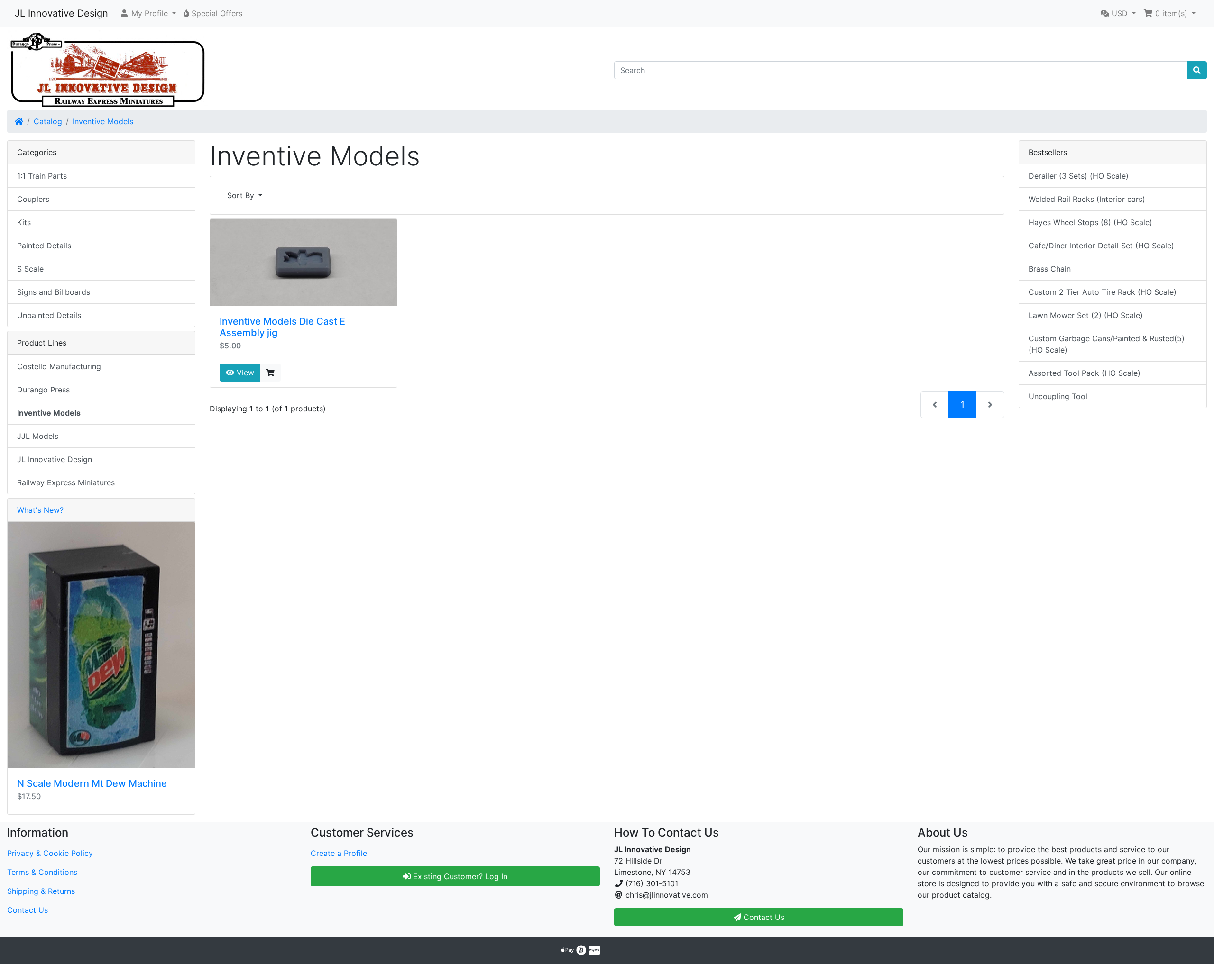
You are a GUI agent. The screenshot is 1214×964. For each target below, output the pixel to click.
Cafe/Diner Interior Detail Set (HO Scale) (1101, 245)
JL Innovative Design (61, 13)
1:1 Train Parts (42, 176)
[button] (148, 13)
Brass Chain (1050, 268)
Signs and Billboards (53, 292)
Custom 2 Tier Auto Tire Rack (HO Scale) (1103, 292)
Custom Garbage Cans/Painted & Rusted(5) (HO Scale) (1107, 344)
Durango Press (43, 389)
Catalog (48, 121)
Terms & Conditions (42, 872)
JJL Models (37, 436)
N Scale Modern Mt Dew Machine (92, 783)
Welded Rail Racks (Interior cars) (1087, 199)
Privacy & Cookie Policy (50, 853)
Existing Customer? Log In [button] (459, 876)
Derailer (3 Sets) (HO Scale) (1079, 176)
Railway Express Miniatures (66, 482)
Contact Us (27, 910)
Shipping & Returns (41, 891)
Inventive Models (103, 121)
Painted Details (44, 245)
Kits (24, 222)
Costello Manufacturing (59, 366)
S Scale (30, 268)
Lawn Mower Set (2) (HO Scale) (1086, 315)
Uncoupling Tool (1058, 396)
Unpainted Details (49, 315)
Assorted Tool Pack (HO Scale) (1084, 373)
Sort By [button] (242, 195)
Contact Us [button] (762, 917)
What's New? (40, 510)
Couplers (33, 199)
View (244, 372)
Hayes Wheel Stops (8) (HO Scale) (1090, 222)
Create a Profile (339, 853)
